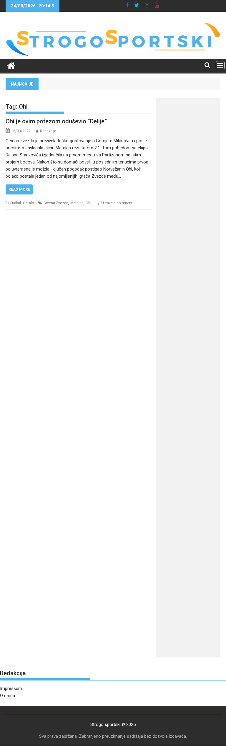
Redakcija (48, 131)
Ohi (88, 203)
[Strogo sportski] (113, 55)
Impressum (11, 688)
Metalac (77, 203)
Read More (19, 189)
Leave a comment (117, 203)
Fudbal (15, 203)
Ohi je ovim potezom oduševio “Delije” (56, 121)
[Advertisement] (188, 190)
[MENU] (220, 65)
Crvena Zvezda (56, 203)
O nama (7, 695)
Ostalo (28, 203)
